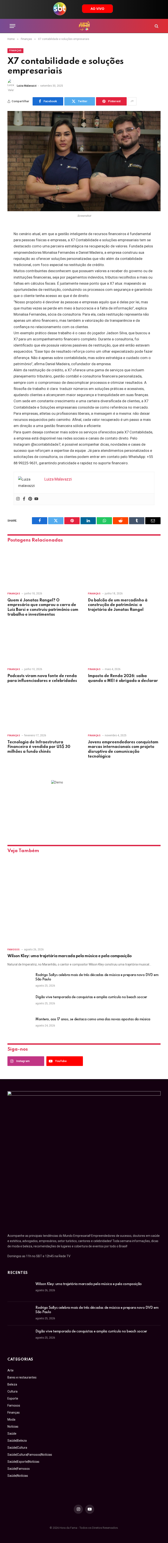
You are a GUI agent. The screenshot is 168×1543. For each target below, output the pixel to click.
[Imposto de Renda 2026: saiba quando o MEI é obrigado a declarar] (124, 643)
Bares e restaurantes (22, 1377)
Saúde (11, 1433)
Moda (11, 1419)
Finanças (15, 50)
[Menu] (12, 26)
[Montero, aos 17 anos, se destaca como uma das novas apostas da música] (19, 1025)
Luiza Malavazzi (27, 85)
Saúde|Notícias (17, 1475)
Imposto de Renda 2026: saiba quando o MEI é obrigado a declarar (123, 678)
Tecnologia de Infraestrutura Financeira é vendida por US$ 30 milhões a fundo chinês (38, 747)
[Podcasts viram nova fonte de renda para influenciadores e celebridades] (43, 643)
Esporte (12, 1398)
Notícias (12, 1426)
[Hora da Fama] (84, 26)
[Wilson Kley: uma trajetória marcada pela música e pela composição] (84, 901)
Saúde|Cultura (17, 1447)
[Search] (156, 26)
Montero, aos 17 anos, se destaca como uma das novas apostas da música (92, 1019)
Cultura (12, 1391)
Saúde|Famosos (18, 1468)
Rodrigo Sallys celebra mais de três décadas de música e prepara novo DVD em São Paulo (97, 977)
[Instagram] (18, 499)
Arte (10, 1370)
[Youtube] (36, 499)
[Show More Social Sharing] (132, 101)
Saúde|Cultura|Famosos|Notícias (29, 1454)
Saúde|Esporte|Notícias (23, 1461)
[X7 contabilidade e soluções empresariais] (84, 161)
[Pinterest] (30, 499)
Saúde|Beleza (17, 1440)
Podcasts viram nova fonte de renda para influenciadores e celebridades (42, 678)
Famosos (13, 949)
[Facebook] (24, 499)
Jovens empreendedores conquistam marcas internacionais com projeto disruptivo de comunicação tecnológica (123, 749)
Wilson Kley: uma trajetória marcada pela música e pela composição (69, 956)
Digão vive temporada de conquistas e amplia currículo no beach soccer (91, 997)
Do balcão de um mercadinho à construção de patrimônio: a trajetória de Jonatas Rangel (117, 605)
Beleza (12, 1384)
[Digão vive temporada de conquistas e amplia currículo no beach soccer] (19, 1003)
